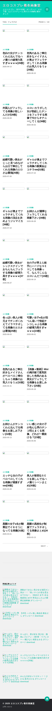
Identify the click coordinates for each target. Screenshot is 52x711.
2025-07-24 (31, 173)
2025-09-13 (7, 67)
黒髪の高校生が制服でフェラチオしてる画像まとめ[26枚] (37, 528)
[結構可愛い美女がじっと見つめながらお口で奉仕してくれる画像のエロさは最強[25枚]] (14, 144)
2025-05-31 (7, 386)
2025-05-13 (7, 437)
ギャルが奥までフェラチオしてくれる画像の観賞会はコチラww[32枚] (37, 164)
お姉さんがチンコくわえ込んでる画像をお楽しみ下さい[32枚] (13, 429)
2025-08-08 (7, 118)
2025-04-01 (7, 534)
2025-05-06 (31, 441)
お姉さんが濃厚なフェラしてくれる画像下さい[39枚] (37, 214)
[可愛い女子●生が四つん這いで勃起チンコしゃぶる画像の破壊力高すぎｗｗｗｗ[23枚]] (38, 302)
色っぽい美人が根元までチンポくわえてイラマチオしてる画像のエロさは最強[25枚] (13, 324)
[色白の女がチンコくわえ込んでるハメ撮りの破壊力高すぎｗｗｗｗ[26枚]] (14, 37)
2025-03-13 (31, 537)
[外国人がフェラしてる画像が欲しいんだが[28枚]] (14, 92)
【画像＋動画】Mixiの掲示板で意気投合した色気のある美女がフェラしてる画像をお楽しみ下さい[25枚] (37, 377)
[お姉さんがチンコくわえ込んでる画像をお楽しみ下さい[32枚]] (14, 408)
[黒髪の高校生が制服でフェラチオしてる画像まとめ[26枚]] (38, 508)
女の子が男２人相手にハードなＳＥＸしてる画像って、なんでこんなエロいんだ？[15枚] (37, 269)
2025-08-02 (31, 125)
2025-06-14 (31, 279)
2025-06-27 (7, 283)
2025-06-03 (7, 334)
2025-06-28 (31, 221)
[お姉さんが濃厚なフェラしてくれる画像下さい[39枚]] (38, 195)
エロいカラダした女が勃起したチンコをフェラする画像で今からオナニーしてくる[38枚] (37, 114)
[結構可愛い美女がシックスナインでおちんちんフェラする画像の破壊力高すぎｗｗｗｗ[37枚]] (14, 247)
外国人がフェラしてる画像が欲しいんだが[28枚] (13, 111)
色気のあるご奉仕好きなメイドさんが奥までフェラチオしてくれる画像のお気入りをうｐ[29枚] (37, 61)
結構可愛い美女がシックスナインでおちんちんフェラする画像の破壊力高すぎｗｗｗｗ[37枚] (13, 271)
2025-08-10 (31, 73)
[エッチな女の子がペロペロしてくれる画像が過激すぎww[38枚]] (14, 460)
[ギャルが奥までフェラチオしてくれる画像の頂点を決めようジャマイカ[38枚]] (14, 195)
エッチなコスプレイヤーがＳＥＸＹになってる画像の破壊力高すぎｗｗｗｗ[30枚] (34, 658)
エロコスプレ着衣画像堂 (22, 5)
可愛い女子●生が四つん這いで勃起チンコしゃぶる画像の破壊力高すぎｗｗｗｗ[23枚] (37, 324)
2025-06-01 (31, 334)
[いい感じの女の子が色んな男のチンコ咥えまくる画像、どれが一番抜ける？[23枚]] (38, 408)
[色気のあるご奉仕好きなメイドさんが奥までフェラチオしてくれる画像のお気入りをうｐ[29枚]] (38, 37)
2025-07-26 (7, 176)
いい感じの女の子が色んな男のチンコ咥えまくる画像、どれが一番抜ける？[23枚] (37, 431)
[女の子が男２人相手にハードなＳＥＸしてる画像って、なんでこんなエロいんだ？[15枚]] (38, 247)
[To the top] (47, 698)
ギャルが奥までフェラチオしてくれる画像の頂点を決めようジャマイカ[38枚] (13, 218)
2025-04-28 (7, 489)
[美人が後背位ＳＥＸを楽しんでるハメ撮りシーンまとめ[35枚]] (38, 460)
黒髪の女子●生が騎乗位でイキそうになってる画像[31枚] (13, 527)
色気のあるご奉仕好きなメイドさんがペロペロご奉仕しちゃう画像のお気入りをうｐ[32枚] (13, 376)
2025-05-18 (31, 389)
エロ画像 (6, 49)
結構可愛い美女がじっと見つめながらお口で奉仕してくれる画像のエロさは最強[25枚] (13, 166)
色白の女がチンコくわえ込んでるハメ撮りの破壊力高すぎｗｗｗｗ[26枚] (13, 58)
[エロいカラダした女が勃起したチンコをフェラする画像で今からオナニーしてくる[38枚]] (38, 92)
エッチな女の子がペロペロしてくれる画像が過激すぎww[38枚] (13, 480)
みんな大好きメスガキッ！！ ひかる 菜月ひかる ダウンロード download (34, 679)
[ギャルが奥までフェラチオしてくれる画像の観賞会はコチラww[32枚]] (38, 144)
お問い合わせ (7, 707)
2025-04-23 (31, 489)
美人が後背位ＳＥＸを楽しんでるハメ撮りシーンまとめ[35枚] (37, 480)
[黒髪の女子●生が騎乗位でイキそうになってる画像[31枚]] (14, 508)
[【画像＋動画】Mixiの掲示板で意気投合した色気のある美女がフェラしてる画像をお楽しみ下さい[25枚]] (38, 353)
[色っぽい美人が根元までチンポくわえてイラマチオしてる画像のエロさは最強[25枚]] (14, 302)
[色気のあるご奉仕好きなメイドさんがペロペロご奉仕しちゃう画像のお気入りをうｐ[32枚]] (14, 353)
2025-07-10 (7, 228)
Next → (44, 546)
